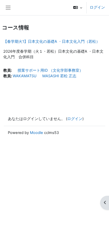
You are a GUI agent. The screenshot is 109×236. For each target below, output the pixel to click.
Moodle (36, 132)
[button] (77, 7)
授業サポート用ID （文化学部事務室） (48, 70)
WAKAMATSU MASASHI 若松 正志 (44, 76)
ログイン (97, 7)
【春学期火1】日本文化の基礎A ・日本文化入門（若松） (51, 41)
